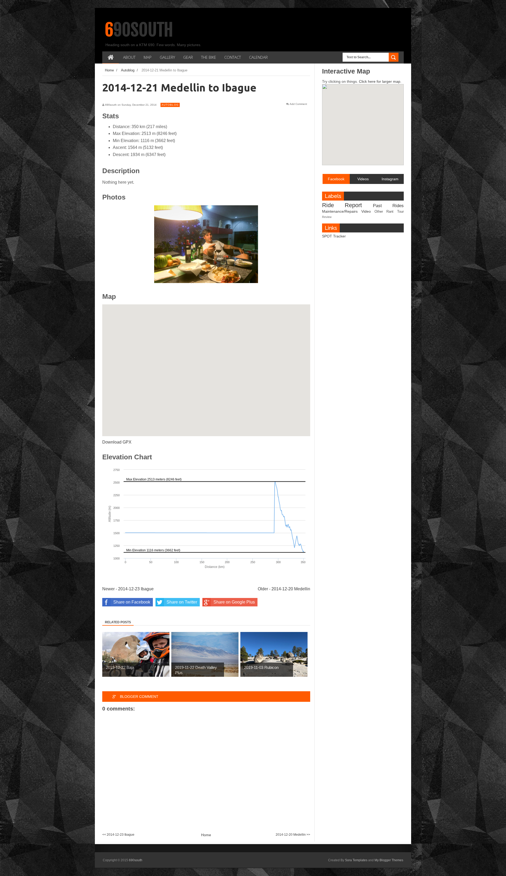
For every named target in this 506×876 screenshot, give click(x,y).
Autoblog (170, 104)
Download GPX (117, 442)
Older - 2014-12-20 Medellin (284, 589)
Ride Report (342, 205)
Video (366, 211)
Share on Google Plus (234, 602)
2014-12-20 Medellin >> (293, 834)
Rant (389, 211)
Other (378, 211)
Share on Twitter (182, 602)
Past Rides (388, 205)
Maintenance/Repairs (340, 211)
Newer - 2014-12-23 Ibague (128, 589)
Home (206, 835)
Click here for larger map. (380, 81)
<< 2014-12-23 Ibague (118, 834)
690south (139, 30)
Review (327, 216)
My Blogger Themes (388, 860)
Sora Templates (356, 860)
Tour (400, 211)
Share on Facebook (131, 602)
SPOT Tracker (334, 236)
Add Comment (298, 104)
